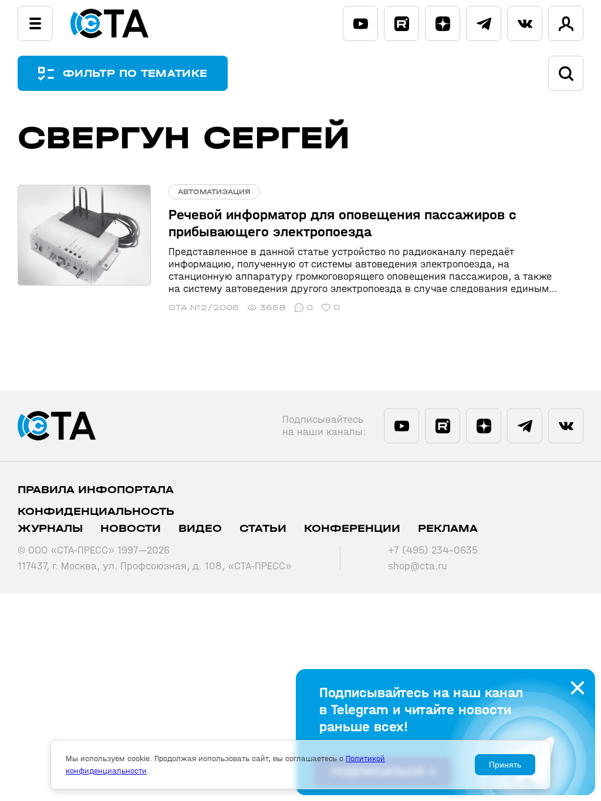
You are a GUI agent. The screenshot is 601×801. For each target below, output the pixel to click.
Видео (200, 528)
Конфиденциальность (96, 511)
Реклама (448, 528)
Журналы (50, 528)
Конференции (352, 528)
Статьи (262, 528)
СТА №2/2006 (203, 308)
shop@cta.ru (417, 566)
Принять (505, 764)
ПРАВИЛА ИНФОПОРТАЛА (96, 490)
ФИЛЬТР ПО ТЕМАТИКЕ (135, 73)
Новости (130, 528)
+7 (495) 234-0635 (433, 550)
